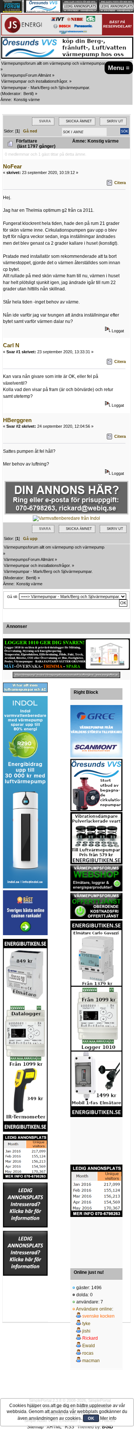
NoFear (12, 166)
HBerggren (17, 420)
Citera (120, 182)
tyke (86, 1323)
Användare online (94, 1309)
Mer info (108, 1418)
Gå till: (12, 597)
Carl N (11, 345)
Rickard (90, 1338)
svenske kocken (98, 1316)
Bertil (27, 93)
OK (91, 1418)
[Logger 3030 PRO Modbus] (66, 654)
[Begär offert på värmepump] (66, 675)
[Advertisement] (96, 1141)
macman (91, 1360)
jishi (86, 1331)
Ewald (88, 1345)
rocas (87, 1353)
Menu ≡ (119, 67)
